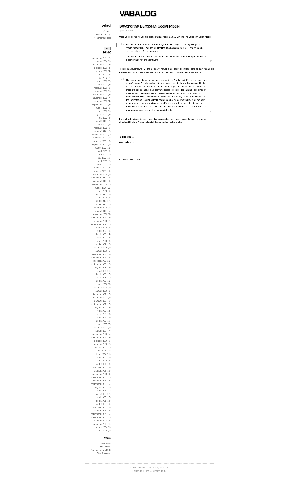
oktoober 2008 (99, 261)
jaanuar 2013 (101, 91)
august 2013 (101, 71)
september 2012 (99, 104)
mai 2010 (103, 198)
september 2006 (99, 344)
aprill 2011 (102, 161)
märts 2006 (101, 364)
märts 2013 (102, 84)
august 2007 (100, 307)
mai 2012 (103, 118)
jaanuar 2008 (101, 291)
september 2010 (99, 184)
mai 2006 (101, 357)
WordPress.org (104, 453)
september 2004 (99, 424)
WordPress (165, 467)
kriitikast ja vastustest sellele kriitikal (164, 119)
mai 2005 (101, 397)
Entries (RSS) (138, 471)
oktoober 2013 (100, 68)
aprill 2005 (101, 401)
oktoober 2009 (100, 221)
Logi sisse (106, 443)
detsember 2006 (99, 334)
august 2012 (101, 108)
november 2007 (100, 297)
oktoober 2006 (100, 341)
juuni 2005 (101, 394)
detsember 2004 (98, 414)
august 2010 (100, 188)
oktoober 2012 (100, 101)
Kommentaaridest (102, 38)
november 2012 (100, 98)
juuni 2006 (101, 354)
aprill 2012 (101, 121)
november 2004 (98, 417)
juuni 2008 (101, 274)
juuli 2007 (101, 311)
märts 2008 (102, 284)
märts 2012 (102, 124)
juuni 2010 (101, 194)
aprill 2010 (101, 201)
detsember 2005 (99, 374)
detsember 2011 (99, 134)
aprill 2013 (102, 81)
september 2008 (98, 264)
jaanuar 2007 (101, 331)
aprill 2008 (101, 281)
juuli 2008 (101, 271)
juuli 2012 (102, 111)
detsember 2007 (98, 294)
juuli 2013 (102, 74)
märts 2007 (102, 324)
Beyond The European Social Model (194, 37)
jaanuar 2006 (100, 371)
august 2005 (100, 387)
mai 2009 (101, 238)
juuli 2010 (102, 191)
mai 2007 (101, 317)
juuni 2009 (101, 234)
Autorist (107, 31)
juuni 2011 (102, 154)
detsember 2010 (99, 174)
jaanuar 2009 (101, 251)
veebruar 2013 (100, 88)
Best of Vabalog (103, 34)
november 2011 (100, 138)
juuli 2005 (101, 391)
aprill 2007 (101, 321)
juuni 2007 (102, 314)
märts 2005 (101, 404)
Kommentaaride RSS (101, 450)
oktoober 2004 (100, 421)
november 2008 (98, 257)
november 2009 (98, 217)
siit (212, 69)
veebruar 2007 (100, 327)
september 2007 (98, 304)
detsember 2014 (99, 58)
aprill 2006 (102, 361)
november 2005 (98, 377)
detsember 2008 (98, 254)
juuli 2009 (101, 231)
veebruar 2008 (100, 287)
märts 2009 (101, 244)
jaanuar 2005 (100, 410)
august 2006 (100, 347)
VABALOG (137, 13)
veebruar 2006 (99, 367)
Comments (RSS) (158, 471)
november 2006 (98, 337)
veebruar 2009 (100, 247)
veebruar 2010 (100, 208)
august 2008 (100, 267)
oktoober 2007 (100, 301)
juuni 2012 (102, 114)
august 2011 (100, 148)
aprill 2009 (102, 241)
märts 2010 (101, 204)
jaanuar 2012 (100, 131)
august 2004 (101, 427)
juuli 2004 (102, 430)
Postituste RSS (104, 447)
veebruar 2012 (100, 128)
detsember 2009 (99, 214)
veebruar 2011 (100, 168)
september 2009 (98, 224)
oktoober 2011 (99, 141)
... (133, 137)
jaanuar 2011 (100, 171)
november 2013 (100, 64)
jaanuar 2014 (101, 61)
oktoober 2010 (99, 181)
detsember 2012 (99, 94)
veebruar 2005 (99, 407)
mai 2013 (103, 78)
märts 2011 (101, 164)
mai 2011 (102, 158)
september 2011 (99, 144)
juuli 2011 (102, 151)
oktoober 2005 (99, 381)
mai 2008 (101, 277)
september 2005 (98, 384)
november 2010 (98, 178)
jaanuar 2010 (100, 211)
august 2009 (101, 227)
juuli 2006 (101, 351)
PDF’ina (146, 69)
